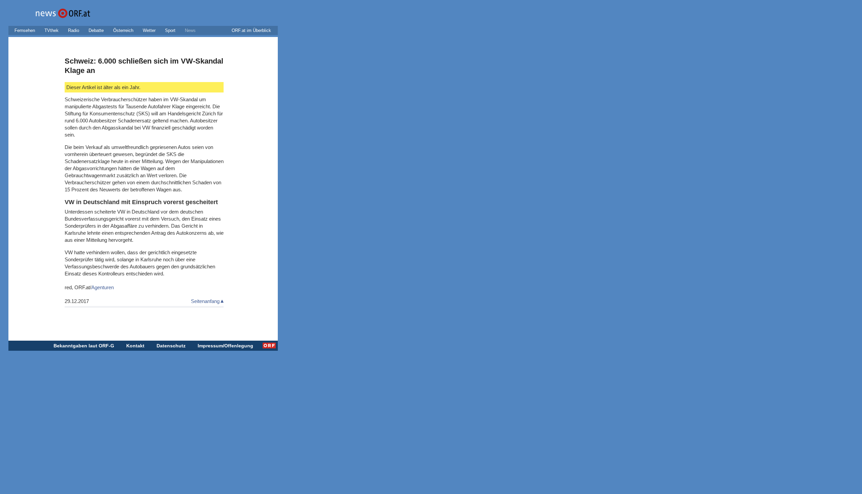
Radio (73, 30)
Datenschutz (171, 345)
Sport (170, 30)
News (190, 30)
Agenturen (102, 287)
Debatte (96, 30)
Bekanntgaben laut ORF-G (84, 345)
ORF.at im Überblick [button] (251, 30)
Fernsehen (24, 30)
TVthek (51, 30)
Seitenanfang (205, 301)
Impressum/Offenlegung (225, 345)
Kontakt (135, 345)
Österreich (123, 30)
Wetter (149, 30)
